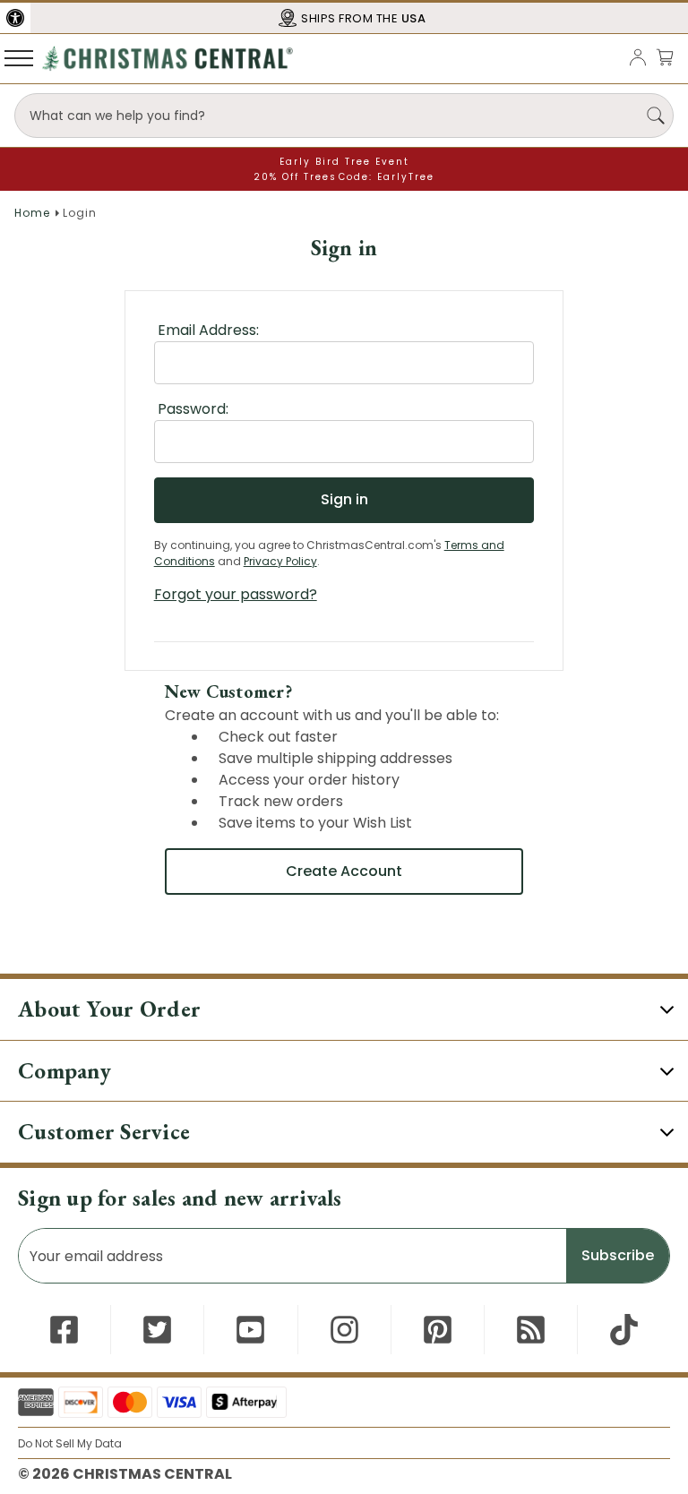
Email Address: (208, 330)
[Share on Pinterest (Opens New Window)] (437, 1329)
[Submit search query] (656, 115)
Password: (193, 409)
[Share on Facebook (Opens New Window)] (64, 1329)
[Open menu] (18, 57)
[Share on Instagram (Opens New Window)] (344, 1329)
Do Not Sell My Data (70, 1443)
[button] (15, 18)
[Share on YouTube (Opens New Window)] (250, 1329)
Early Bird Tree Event (344, 161)
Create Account (344, 871)
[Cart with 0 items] (665, 56)
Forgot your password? (235, 594)
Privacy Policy (280, 561)
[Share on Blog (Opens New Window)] (530, 1329)
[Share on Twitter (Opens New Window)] (157, 1329)
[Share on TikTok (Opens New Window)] (624, 1329)
